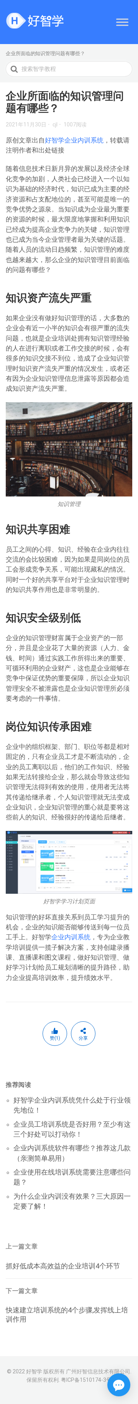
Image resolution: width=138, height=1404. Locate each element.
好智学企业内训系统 (74, 140)
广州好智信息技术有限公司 (98, 1371)
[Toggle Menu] (122, 22)
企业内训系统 (70, 937)
